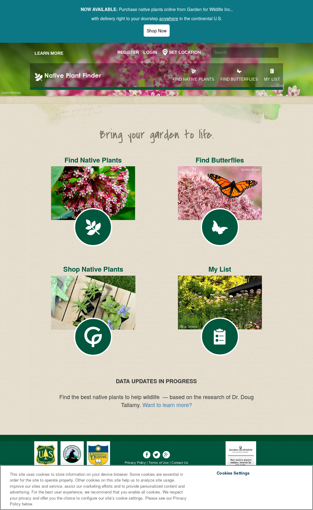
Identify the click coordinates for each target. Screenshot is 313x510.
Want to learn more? (167, 405)
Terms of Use (159, 462)
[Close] (303, 486)
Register (128, 52)
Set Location (185, 52)
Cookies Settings (233, 473)
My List (272, 79)
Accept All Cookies (233, 503)
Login (150, 52)
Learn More (49, 53)
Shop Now (157, 31)
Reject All (233, 488)
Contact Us (179, 462)
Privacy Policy (135, 462)
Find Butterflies (239, 79)
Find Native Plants (193, 79)
